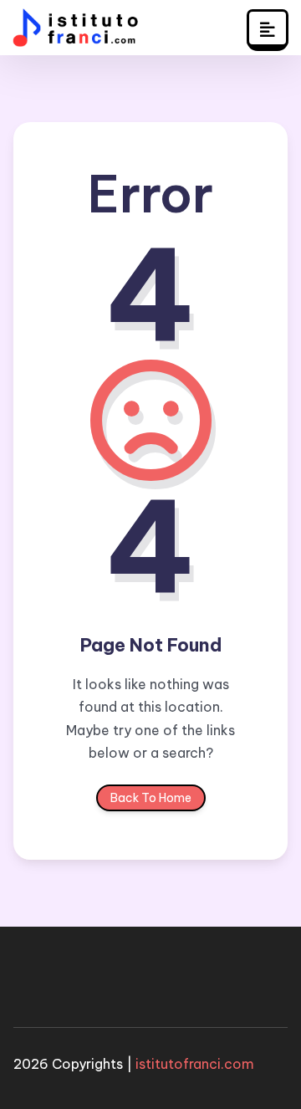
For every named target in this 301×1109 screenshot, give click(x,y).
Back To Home (150, 797)
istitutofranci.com (194, 1063)
